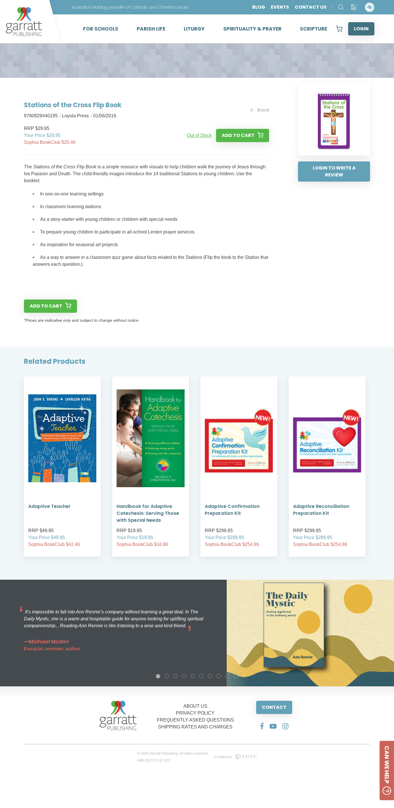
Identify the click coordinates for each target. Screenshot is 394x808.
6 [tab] (201, 676)
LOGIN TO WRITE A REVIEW (334, 171)
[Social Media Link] (262, 726)
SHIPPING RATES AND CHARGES (195, 726)
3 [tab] (175, 676)
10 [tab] (236, 676)
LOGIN (361, 28)
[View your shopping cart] (339, 29)
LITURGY (194, 28)
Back (263, 110)
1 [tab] (158, 676)
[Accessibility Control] (369, 7)
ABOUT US (195, 706)
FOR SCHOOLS (100, 28)
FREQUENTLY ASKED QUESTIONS (195, 719)
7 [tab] (210, 676)
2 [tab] (167, 676)
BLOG (258, 7)
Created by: (223, 757)
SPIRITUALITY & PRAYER (252, 28)
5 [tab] (193, 676)
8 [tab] (219, 676)
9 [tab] (227, 676)
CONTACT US (311, 7)
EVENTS (280, 7)
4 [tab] (184, 676)
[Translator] (354, 7)
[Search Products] (341, 7)
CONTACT (274, 707)
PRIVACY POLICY (195, 713)
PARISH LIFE (151, 28)
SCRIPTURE (313, 28)
